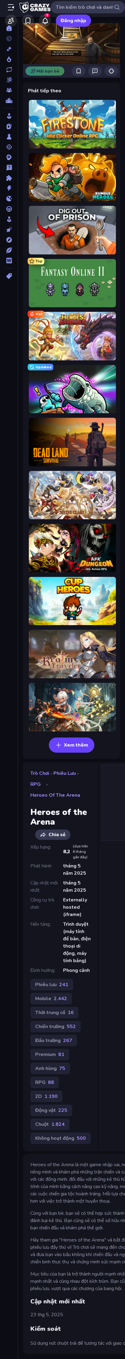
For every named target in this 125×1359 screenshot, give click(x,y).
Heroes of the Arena (55, 795)
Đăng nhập (73, 20)
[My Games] (28, 21)
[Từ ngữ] (9, 260)
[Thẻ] (9, 276)
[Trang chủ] (9, 28)
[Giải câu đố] (9, 167)
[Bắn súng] (9, 147)
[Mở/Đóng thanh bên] (11, 7)
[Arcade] (9, 116)
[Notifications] (45, 21)
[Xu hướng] (9, 59)
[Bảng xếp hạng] (9, 100)
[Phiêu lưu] (9, 240)
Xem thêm (76, 745)
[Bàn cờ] (9, 136)
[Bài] (9, 126)
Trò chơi (39, 773)
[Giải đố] (9, 178)
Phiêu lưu (64, 773)
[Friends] (11, 21)
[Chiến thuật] (9, 157)
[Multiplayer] (9, 90)
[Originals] (9, 80)
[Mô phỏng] (9, 219)
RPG (35, 784)
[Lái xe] (9, 209)
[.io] (9, 198)
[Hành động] (9, 188)
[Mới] (9, 49)
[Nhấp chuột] (9, 229)
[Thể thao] (9, 250)
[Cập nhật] (9, 69)
